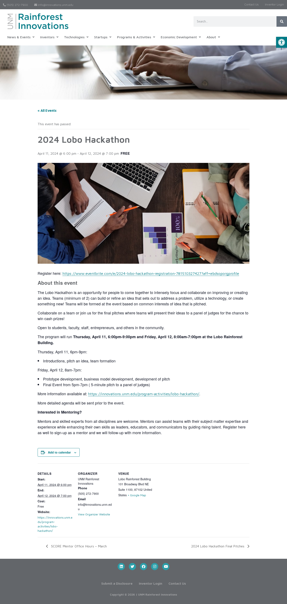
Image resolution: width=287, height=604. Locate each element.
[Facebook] (143, 566)
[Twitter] (132, 566)
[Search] (281, 21)
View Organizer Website (94, 514)
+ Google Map (137, 495)
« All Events (47, 110)
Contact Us (251, 4)
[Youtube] (165, 566)
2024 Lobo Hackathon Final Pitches (218, 546)
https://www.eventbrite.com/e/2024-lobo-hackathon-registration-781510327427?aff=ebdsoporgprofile (150, 273)
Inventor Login (274, 4)
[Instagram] (154, 566)
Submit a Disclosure (117, 583)
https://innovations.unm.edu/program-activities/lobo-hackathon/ (143, 394)
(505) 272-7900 (17, 5)
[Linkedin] (121, 566)
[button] (281, 42)
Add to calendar (59, 452)
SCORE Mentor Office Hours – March (78, 546)
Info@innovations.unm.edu (55, 5)
